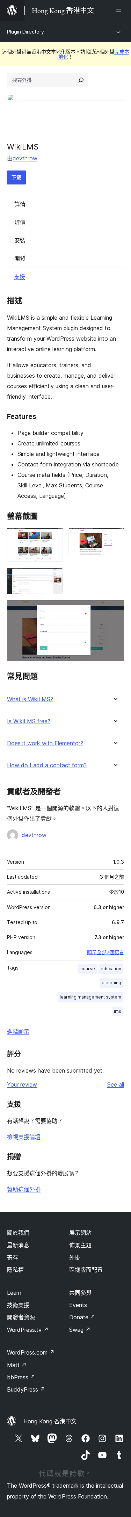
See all (115, 1084)
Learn (14, 1292)
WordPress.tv (28, 1329)
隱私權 (15, 1269)
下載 (16, 177)
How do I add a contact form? (47, 765)
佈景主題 (80, 1245)
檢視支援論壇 (24, 1136)
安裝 (20, 240)
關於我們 (18, 1232)
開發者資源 (21, 1317)
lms (117, 1011)
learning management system (90, 997)
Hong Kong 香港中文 (50, 1421)
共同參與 (80, 1292)
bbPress (21, 1377)
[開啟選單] (120, 10)
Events (78, 1304)
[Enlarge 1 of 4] (53, 537)
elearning (111, 982)
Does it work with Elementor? (45, 743)
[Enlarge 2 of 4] (114, 537)
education (111, 968)
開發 (20, 258)
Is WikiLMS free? (28, 721)
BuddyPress (26, 1389)
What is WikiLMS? (30, 699)
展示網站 (80, 1232)
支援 (19, 276)
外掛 (74, 1257)
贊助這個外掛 (24, 1189)
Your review (22, 1084)
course (87, 968)
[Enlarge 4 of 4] (114, 609)
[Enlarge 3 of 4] (53, 576)
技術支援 (18, 1304)
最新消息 (18, 1245)
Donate (82, 1317)
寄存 (12, 1257)
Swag (79, 1329)
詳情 (20, 204)
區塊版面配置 (86, 1269)
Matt (17, 1365)
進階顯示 (18, 1031)
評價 (20, 222)
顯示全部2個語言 (105, 952)
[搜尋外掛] (81, 80)
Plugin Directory (25, 32)
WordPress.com (30, 1352)
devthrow (25, 158)
